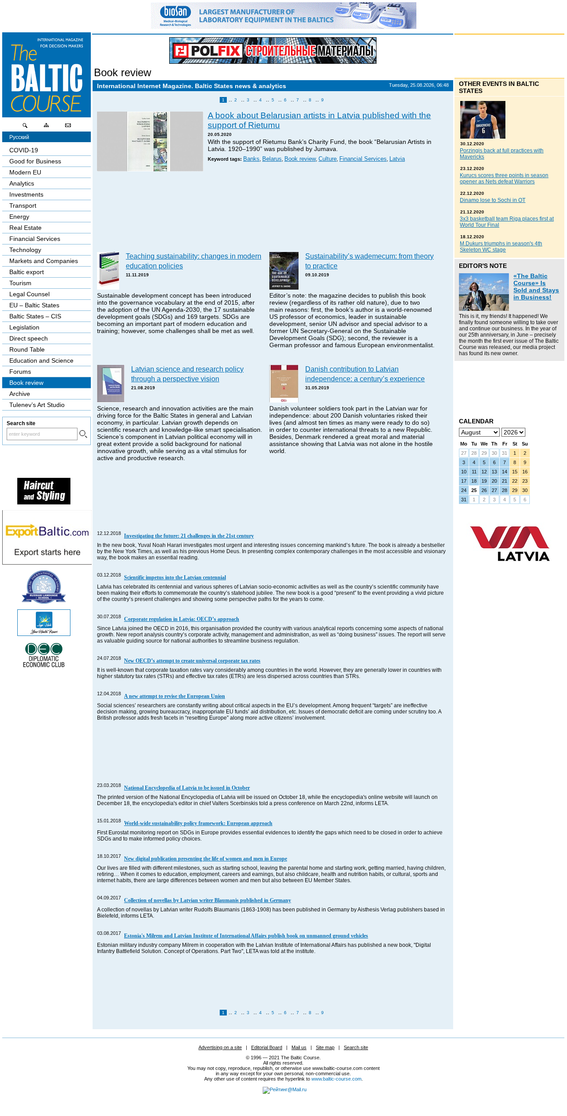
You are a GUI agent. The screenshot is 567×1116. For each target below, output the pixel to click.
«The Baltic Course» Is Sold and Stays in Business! (536, 286)
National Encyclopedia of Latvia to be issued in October (187, 788)
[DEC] (43, 666)
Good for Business (35, 161)
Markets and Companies (43, 260)
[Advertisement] (271, 212)
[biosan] (283, 26)
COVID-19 (23, 150)
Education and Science (41, 360)
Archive (19, 393)
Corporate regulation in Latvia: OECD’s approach (181, 619)
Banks (251, 159)
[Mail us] (68, 127)
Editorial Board (266, 1047)
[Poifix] (273, 50)
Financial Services (363, 159)
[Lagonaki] (43, 633)
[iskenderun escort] (43, 502)
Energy (19, 216)
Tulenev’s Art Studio (37, 404)
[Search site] (25, 127)
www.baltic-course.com (336, 1078)
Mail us (299, 1047)
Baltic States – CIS (35, 316)
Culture (327, 159)
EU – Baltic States (34, 305)
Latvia (397, 159)
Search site (356, 1047)
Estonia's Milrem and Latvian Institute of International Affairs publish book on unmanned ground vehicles (246, 936)
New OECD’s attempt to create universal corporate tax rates (192, 661)
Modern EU (25, 172)
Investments (26, 194)
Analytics (21, 183)
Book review (122, 72)
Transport (22, 205)
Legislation (24, 327)
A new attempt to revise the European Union (174, 696)
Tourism (20, 283)
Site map (325, 1047)
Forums (20, 371)
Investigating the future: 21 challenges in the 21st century (189, 536)
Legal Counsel (29, 294)
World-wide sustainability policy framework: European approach (198, 823)
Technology (25, 249)
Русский (19, 137)
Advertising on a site (220, 1047)
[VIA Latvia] (510, 569)
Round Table (27, 349)
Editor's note (483, 265)
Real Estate (25, 227)
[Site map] (46, 127)
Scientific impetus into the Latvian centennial (175, 577)
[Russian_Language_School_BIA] (44, 601)
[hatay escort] (47, 562)
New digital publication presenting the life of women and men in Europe (205, 859)
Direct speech (28, 338)
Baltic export (26, 271)
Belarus (272, 159)
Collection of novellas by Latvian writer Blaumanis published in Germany (207, 900)
